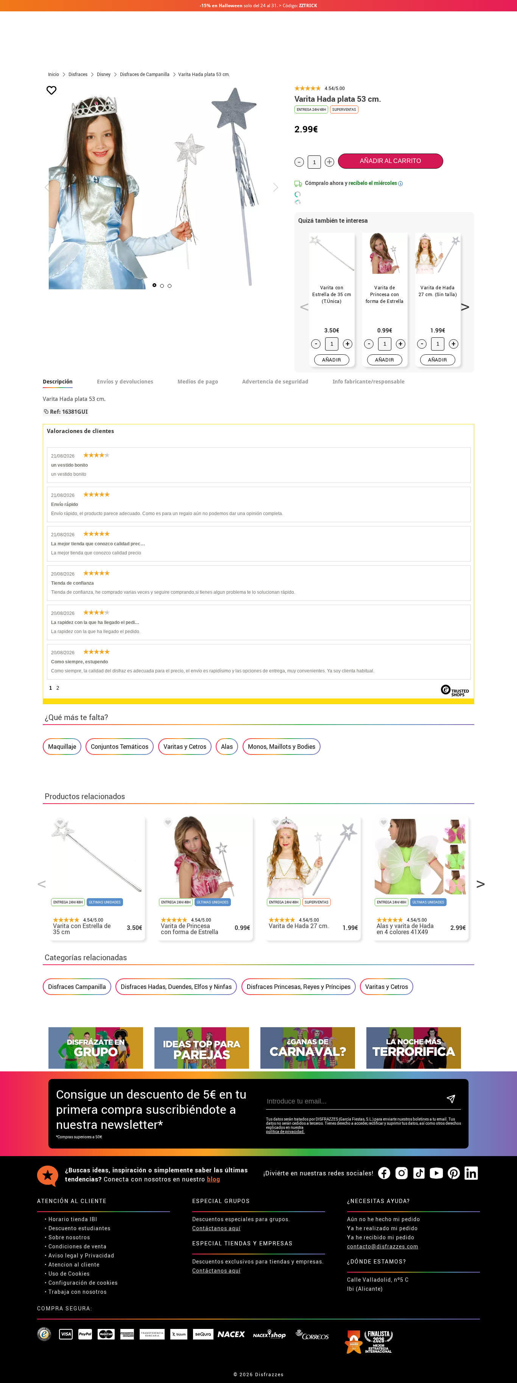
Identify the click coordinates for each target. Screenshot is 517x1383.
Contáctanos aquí (216, 1228)
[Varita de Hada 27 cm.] (274, 823)
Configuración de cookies (83, 1282)
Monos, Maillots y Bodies (281, 746)
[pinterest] (453, 1173)
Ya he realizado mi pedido (382, 1228)
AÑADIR (331, 359)
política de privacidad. (285, 1132)
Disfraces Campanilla (77, 987)
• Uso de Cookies (67, 1273)
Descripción (58, 382)
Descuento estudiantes (79, 1228)
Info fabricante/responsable (369, 382)
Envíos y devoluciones (125, 382)
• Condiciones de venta (76, 1246)
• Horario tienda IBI (71, 1219)
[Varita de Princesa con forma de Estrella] (166, 823)
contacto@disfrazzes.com (382, 1246)
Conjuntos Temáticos (119, 746)
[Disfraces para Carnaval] (307, 1066)
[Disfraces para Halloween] (413, 1066)
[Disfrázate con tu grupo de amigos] (95, 1066)
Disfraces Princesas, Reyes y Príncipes (298, 987)
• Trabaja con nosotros (76, 1291)
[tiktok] (419, 1173)
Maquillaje (62, 746)
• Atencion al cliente (72, 1264)
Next (462, 302)
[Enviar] (451, 1099)
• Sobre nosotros (67, 1237)
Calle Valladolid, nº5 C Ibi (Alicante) (378, 1284)
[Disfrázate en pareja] (201, 1066)
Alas (227, 746)
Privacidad (99, 1255)
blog (213, 1179)
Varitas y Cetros (185, 746)
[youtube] (436, 1173)
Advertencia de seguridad (275, 382)
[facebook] (384, 1173)
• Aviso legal (62, 1255)
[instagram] (401, 1173)
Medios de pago (198, 382)
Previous (301, 302)
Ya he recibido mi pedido (380, 1237)
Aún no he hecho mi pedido (383, 1219)
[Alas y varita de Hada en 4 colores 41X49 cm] (382, 823)
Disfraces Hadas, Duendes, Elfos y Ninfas (176, 987)
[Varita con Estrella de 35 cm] (58, 823)
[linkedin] (471, 1173)
